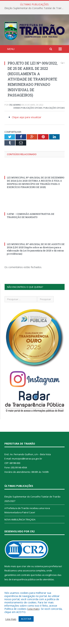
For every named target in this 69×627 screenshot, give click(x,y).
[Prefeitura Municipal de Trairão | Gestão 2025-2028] (34, 30)
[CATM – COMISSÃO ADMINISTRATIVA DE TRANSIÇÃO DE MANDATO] (34, 207)
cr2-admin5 (15, 104)
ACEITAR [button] (26, 618)
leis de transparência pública (20, 579)
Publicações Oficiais (54, 107)
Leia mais (33, 608)
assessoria (29, 570)
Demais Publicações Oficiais (27, 107)
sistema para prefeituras (47, 566)
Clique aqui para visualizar (26, 117)
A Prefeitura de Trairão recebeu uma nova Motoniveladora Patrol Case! (35, 8)
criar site (26, 566)
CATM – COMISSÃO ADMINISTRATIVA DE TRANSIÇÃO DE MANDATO (30, 215)
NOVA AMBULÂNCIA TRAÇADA (19, 519)
